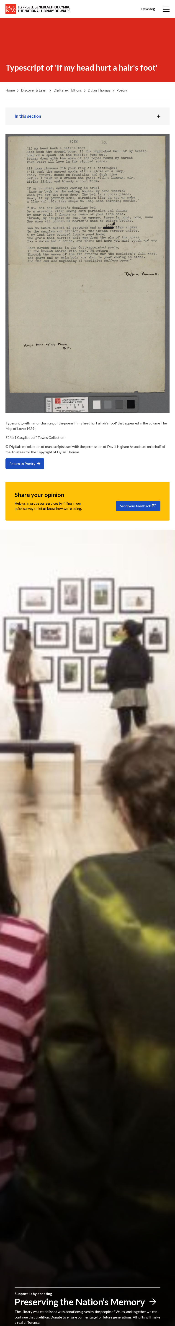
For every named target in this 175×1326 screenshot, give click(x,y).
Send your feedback (135, 506)
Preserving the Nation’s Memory (80, 1301)
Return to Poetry (22, 463)
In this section (28, 116)
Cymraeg (148, 9)
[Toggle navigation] (166, 9)
